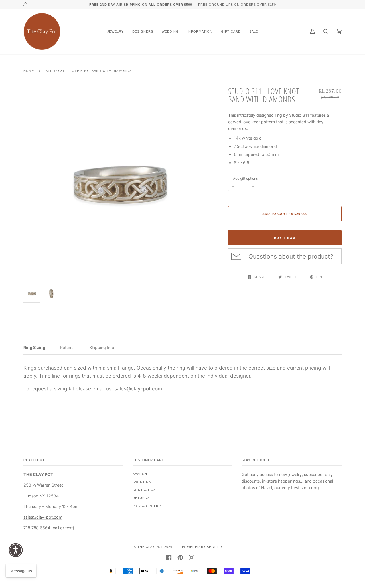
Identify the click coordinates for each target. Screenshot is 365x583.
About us (142, 481)
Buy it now (285, 237)
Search (140, 473)
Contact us (144, 489)
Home (28, 70)
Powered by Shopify (202, 546)
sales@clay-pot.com (138, 389)
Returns (141, 497)
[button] (16, 550)
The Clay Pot (150, 546)
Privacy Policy (147, 505)
